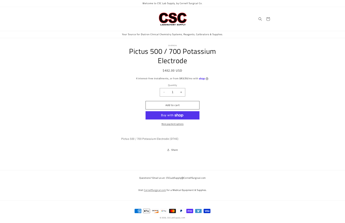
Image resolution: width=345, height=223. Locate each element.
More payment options (173, 124)
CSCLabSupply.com (176, 217)
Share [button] (174, 149)
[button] (260, 19)
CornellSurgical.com (155, 190)
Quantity (172, 85)
